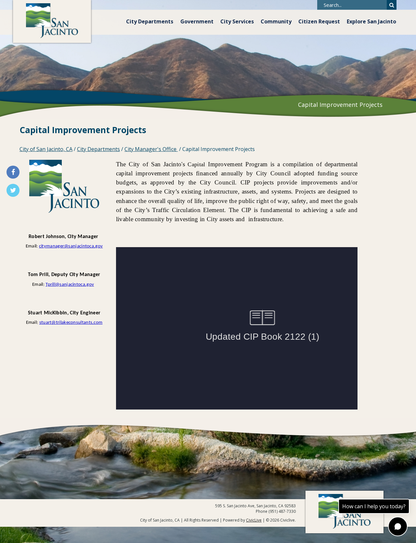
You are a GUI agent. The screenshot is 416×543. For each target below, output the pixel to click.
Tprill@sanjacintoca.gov (70, 284)
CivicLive (254, 520)
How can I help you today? (374, 506)
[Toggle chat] (398, 526)
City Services (237, 21)
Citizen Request (319, 21)
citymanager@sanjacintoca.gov (71, 246)
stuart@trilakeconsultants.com (71, 322)
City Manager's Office (151, 149)
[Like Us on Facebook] (13, 172)
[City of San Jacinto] (52, 21)
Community (276, 21)
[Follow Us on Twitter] (13, 190)
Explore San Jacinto (371, 21)
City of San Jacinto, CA (46, 149)
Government (197, 21)
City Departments (149, 21)
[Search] (391, 5)
